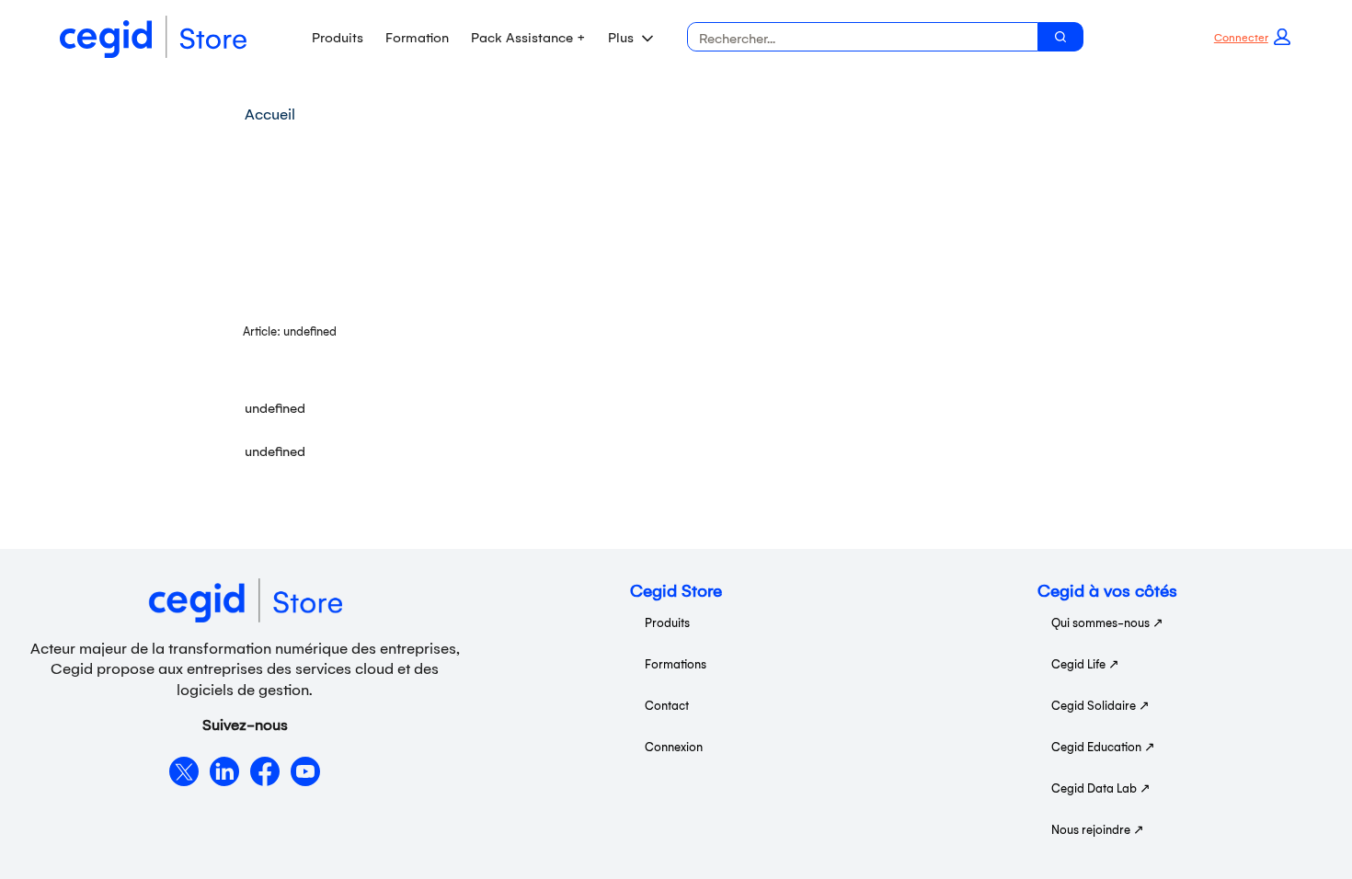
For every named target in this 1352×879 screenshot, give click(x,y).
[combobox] (855, 37)
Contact (667, 705)
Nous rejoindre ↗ (1097, 829)
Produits (337, 36)
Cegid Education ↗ (1103, 746)
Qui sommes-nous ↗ (1107, 622)
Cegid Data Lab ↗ (1101, 787)
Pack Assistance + (528, 36)
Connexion (674, 746)
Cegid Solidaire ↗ (1100, 705)
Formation (417, 36)
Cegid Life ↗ (1085, 663)
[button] (1252, 37)
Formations (675, 663)
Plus (621, 36)
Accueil (270, 113)
